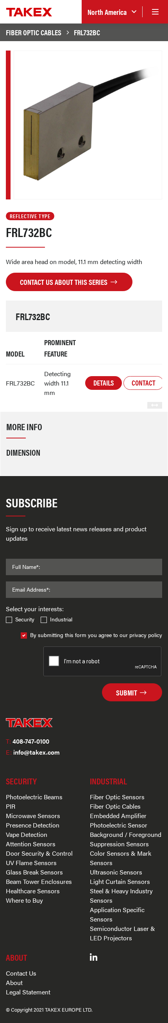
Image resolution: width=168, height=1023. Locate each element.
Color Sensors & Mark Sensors (120, 858)
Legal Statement (28, 991)
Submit (127, 692)
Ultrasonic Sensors (116, 871)
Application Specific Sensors (117, 914)
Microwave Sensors (33, 815)
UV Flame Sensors (31, 862)
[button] (112, 12)
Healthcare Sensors (33, 890)
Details (103, 382)
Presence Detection (32, 824)
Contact (143, 382)
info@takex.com (33, 752)
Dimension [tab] (23, 452)
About (14, 982)
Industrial (61, 619)
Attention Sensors (30, 843)
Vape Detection (26, 834)
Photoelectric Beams (34, 796)
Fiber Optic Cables (33, 32)
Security (24, 619)
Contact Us (21, 973)
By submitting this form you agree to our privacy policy (96, 635)
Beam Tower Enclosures (39, 881)
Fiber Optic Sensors (117, 796)
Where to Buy (24, 900)
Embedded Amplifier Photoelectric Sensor (118, 820)
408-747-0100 (27, 741)
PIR (10, 806)
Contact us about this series (64, 281)
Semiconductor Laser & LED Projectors (122, 933)
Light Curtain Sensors (120, 881)
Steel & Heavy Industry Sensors (121, 895)
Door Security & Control (39, 853)
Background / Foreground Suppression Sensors (125, 839)
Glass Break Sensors (34, 871)
